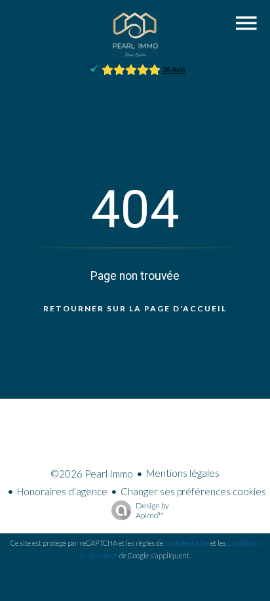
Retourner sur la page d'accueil (135, 308)
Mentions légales (183, 473)
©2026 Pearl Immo (91, 473)
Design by (152, 510)
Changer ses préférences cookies (193, 491)
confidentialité (186, 543)
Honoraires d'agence (62, 491)
